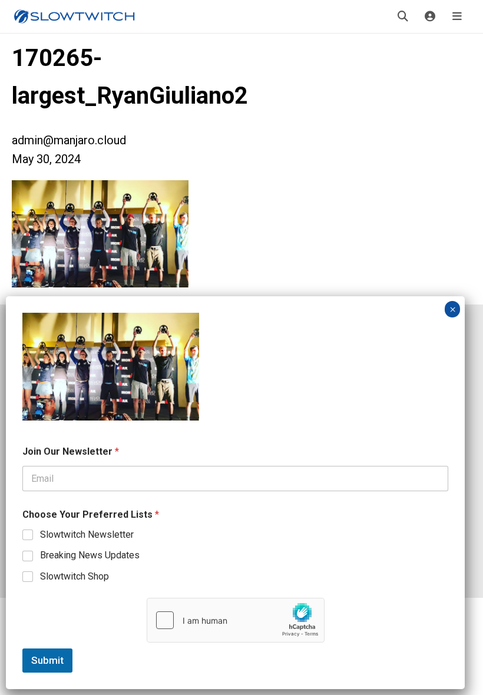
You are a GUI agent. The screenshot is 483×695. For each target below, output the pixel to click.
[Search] (403, 16)
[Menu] (457, 16)
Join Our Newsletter (70, 451)
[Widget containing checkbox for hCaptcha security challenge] (236, 620)
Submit (47, 660)
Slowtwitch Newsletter (87, 534)
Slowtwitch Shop (74, 576)
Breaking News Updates (90, 555)
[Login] (430, 16)
